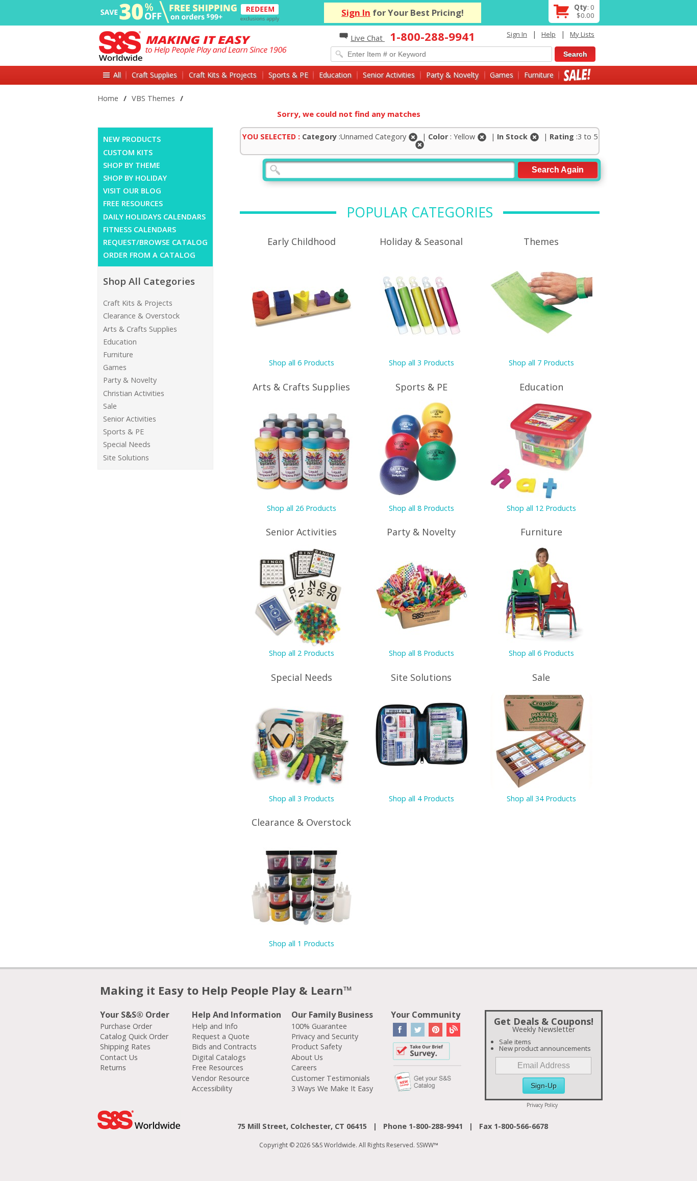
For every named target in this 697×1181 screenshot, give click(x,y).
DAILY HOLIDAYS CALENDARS (154, 217)
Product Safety (316, 1046)
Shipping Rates (125, 1046)
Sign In (355, 12)
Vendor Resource (221, 1078)
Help (548, 34)
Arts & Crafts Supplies (140, 329)
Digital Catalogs (219, 1057)
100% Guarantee (319, 1026)
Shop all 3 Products (421, 362)
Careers (304, 1067)
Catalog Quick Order (134, 1036)
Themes (541, 241)
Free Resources (217, 1067)
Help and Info (215, 1026)
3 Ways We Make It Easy (332, 1088)
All (117, 75)
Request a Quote (221, 1036)
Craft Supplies (154, 75)
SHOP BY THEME (131, 165)
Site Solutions (126, 457)
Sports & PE (288, 75)
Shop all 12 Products (541, 508)
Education (335, 75)
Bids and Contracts (224, 1046)
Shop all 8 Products (421, 508)
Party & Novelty (452, 75)
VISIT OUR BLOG (132, 190)
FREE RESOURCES (133, 203)
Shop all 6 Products (301, 362)
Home (107, 98)
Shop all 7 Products (541, 362)
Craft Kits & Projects (223, 75)
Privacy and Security (324, 1036)
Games (501, 75)
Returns (113, 1067)
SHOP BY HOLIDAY (135, 178)
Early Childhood (301, 241)
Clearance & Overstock (141, 316)
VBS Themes (153, 98)
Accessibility (212, 1088)
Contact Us (119, 1057)
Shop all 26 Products (301, 508)
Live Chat (368, 38)
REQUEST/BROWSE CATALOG (155, 242)
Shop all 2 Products (301, 653)
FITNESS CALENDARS (139, 229)
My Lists (582, 34)
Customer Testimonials (330, 1078)
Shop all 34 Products (541, 798)
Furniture (539, 75)
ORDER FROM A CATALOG (149, 255)
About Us (307, 1057)
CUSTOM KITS (128, 152)
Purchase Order (126, 1026)
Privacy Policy (542, 1105)
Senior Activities (389, 75)
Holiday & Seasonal (421, 241)
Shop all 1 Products (301, 943)
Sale (577, 75)
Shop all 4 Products (421, 798)
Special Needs (127, 444)
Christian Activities (133, 393)
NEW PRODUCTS (132, 139)
